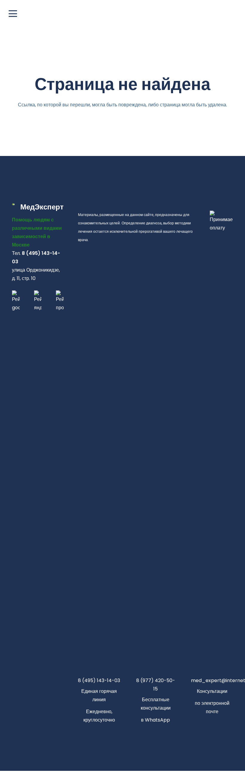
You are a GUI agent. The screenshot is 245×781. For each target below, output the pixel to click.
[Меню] (122, 13)
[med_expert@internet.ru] (212, 668)
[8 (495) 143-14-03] (99, 668)
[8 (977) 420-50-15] (155, 668)
